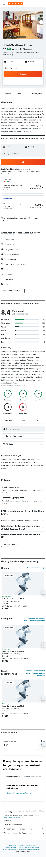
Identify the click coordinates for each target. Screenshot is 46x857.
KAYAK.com (12, 845)
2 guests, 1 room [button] (12, 68)
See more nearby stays (36, 568)
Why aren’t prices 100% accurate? (18, 833)
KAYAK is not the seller (13, 824)
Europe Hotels (30, 845)
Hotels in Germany (10, 847)
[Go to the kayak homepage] (15, 3)
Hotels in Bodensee (9, 849)
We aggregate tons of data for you (18, 829)
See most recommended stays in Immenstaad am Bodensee (35, 673)
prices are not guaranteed (12, 817)
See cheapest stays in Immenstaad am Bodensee (34, 619)
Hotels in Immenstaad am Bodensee (19, 793)
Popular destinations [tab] (32, 776)
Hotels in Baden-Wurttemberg (29, 847)
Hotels (21, 845)
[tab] (8, 420)
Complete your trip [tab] (12, 776)
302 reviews (26, 49)
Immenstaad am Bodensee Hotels (29, 849)
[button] (4, 3)
